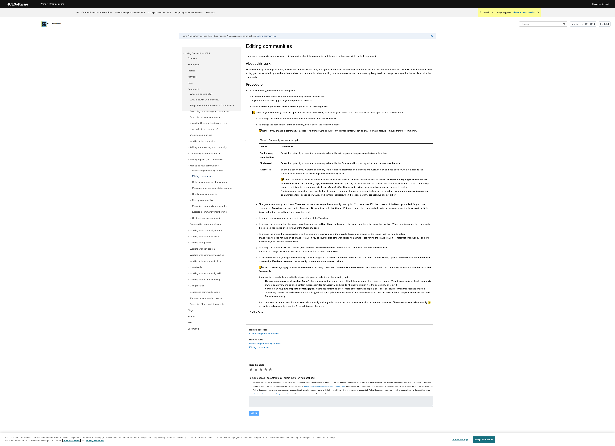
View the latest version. (524, 12)
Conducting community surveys (206, 298)
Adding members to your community (208, 147)
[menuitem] (130, 12)
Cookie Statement (71, 440)
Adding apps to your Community (206, 159)
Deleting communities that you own (210, 182)
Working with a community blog (205, 261)
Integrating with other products (189, 12)
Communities (220, 36)
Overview (192, 58)
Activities (192, 76)
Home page (194, 64)
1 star (251, 369)
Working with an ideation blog (205, 279)
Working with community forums (206, 230)
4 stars (265, 369)
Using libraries (197, 285)
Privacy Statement (95, 440)
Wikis (190, 322)
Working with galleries (201, 242)
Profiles (191, 70)
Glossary (210, 12)
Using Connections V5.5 (159, 12)
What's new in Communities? (204, 99)
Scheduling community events (205, 292)
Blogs (190, 310)
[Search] (564, 24)
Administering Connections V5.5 (130, 12)
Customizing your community (206, 218)
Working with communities (203, 141)
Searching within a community (205, 117)
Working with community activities (207, 255)
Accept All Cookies (483, 439)
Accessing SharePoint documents (207, 304)
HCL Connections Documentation (94, 12)
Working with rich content (202, 249)
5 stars (270, 369)
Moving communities (202, 200)
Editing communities (266, 36)
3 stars (261, 369)
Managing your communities (242, 36)
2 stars (256, 369)
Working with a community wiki (205, 273)
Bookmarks (193, 328)
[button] (184, 53)
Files (190, 83)
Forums (192, 316)
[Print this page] (432, 36)
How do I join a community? (204, 129)
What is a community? (201, 94)
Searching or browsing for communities (210, 111)
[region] (307, 439)
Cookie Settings (460, 439)
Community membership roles (205, 153)
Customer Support (600, 4)
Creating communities (201, 135)
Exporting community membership (209, 212)
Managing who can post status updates (212, 188)
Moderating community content (208, 170)
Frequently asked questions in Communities (212, 105)
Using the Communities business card (209, 123)
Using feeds (196, 267)
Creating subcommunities (205, 194)
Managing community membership (209, 206)
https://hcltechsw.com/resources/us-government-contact (324, 386)
